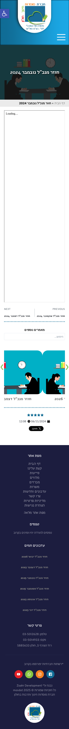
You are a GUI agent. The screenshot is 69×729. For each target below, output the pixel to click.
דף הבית (59, 103)
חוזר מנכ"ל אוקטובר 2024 (51, 316)
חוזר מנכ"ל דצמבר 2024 (17, 316)
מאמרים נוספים (34, 330)
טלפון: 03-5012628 (34, 634)
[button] (4, 13)
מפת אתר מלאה (34, 512)
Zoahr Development (29, 686)
